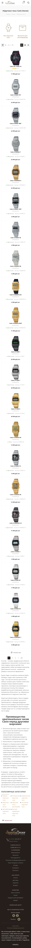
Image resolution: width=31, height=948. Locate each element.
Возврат (15, 885)
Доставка (15, 880)
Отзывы (15, 865)
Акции (15, 895)
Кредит (15, 900)
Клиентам (15, 890)
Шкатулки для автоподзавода (22, 36)
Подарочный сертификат (15, 898)
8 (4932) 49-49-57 (15, 845)
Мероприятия (15, 852)
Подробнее (25, 940)
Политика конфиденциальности (15, 860)
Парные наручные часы (6, 798)
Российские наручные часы (25, 805)
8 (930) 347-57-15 (15, 847)
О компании (15, 850)
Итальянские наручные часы (16, 798)
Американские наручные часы (26, 798)
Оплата (15, 878)
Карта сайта (15, 926)
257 (22, 658)
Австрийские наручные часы (6, 811)
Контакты (15, 870)
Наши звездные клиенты (15, 863)
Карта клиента (15, 892)
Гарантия (15, 883)
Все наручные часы (8, 36)
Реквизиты (15, 868)
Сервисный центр (15, 905)
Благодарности (15, 857)
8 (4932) (15, 839)
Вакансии (15, 855)
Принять (15, 944)
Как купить (15, 875)
